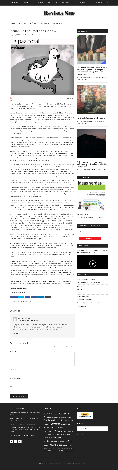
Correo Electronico (85, 232)
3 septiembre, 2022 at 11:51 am (28, 320)
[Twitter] (11, 441)
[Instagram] (15, 441)
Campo (53, 417)
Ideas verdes (82, 214)
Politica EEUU (61, 445)
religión (65, 448)
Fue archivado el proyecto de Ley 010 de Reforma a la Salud (92, 252)
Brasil (60, 414)
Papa (56, 441)
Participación (61, 441)
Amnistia (56, 414)
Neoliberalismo (49, 441)
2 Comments (99, 217)
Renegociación (70, 448)
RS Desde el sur (27, 301)
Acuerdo (47, 413)
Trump (60, 451)
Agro (53, 414)
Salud (79, 293)
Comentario (14, 351)
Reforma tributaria (58, 448)
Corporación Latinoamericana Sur (59, 13)
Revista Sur (19, 301)
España (69, 431)
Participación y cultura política (86, 279)
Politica (52, 444)
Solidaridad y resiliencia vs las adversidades (22, 435)
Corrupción (66, 420)
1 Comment (41, 35)
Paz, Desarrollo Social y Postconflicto (88, 283)
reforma (49, 448)
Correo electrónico (16, 378)
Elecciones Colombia (54, 431)
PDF (11, 101)
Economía (57, 427)
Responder (16, 333)
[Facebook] (20, 441)
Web (11, 387)
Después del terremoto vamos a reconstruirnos (23, 424)
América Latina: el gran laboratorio (91, 118)
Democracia (56, 424)
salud (50, 451)
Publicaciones (81, 306)
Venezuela (65, 451)
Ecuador (64, 427)
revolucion (45, 451)
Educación (68, 427)
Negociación (59, 437)
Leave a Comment (82, 79)
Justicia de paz (61, 434)
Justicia (53, 434)
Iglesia (49, 434)
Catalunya (59, 417)
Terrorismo (55, 451)
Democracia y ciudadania (84, 299)
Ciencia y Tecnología (67, 417)
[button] (92, 263)
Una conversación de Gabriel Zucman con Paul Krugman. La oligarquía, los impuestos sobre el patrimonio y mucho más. (92, 71)
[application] (92, 264)
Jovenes (79, 286)
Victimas (79, 289)
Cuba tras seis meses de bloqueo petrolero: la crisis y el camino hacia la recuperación (92, 164)
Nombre (13, 369)
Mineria (51, 437)
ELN (66, 431)
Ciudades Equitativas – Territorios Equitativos (91, 303)
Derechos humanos (83, 296)
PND (70, 441)
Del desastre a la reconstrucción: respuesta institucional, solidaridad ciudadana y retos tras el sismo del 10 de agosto (25, 429)
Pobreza (45, 445)
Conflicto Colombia (53, 420)
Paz (67, 441)
